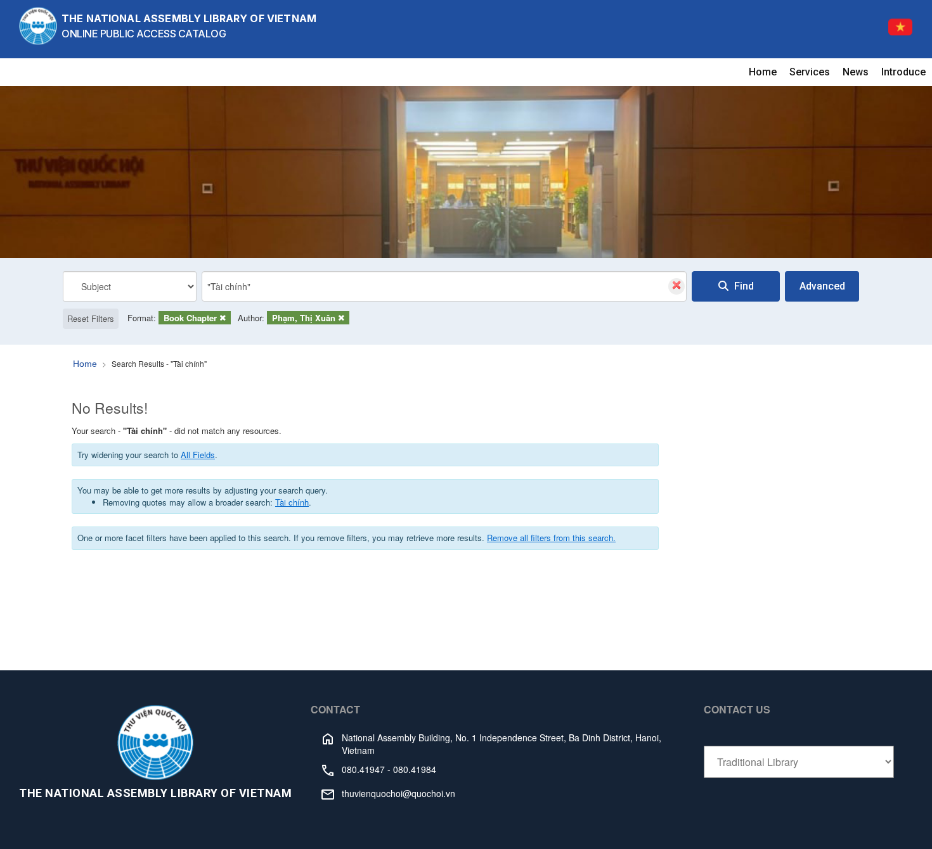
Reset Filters (90, 318)
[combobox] (444, 286)
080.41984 (414, 769)
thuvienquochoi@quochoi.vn (398, 793)
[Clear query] (676, 286)
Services (809, 72)
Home (763, 72)
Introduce (903, 72)
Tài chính (292, 502)
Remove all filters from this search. (551, 538)
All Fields (198, 455)
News (856, 72)
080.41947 (363, 769)
